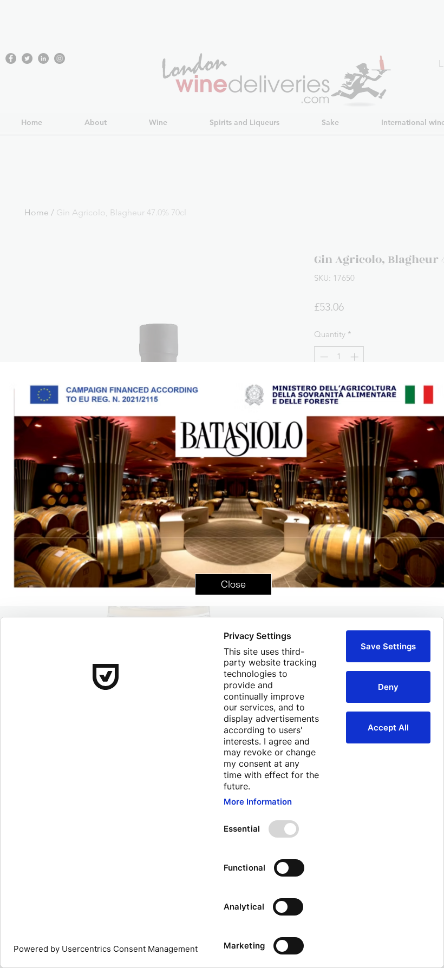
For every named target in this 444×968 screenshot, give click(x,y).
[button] (233, 584)
